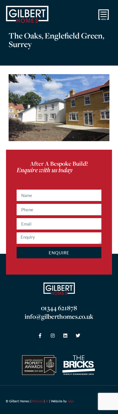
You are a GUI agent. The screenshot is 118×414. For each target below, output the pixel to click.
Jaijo (71, 401)
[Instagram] (53, 336)
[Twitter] (78, 336)
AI (47, 401)
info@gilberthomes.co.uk (59, 316)
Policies (37, 401)
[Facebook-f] (40, 336)
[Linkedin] (65, 336)
